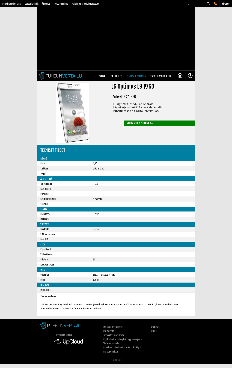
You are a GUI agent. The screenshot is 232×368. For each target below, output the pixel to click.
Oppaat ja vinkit (32, 3)
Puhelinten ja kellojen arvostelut (86, 3)
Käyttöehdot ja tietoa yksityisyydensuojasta (122, 339)
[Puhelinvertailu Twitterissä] (180, 76)
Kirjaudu (225, 3)
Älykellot (46, 3)
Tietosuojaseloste (111, 343)
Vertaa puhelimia (61, 3)
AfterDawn (155, 327)
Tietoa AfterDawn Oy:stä (113, 335)
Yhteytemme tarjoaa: (63, 334)
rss (216, 4)
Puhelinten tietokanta (11, 3)
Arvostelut (117, 75)
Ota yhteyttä (108, 331)
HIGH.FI (154, 331)
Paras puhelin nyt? (160, 75)
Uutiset (102, 75)
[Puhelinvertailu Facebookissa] (190, 76)
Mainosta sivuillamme (112, 327)
